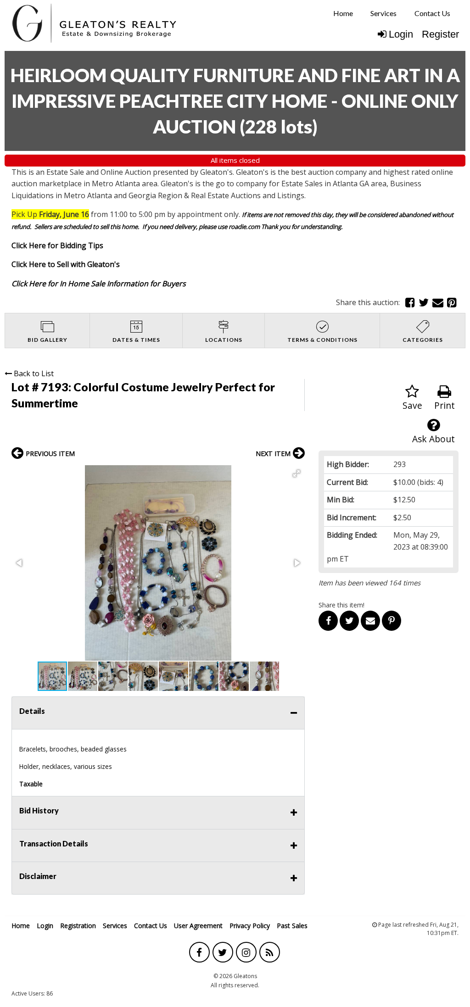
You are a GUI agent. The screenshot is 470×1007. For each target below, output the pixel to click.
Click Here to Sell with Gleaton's (65, 264)
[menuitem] (343, 13)
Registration (78, 925)
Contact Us (432, 13)
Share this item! (341, 605)
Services (383, 13)
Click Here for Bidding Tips (57, 245)
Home (343, 13)
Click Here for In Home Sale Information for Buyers (98, 283)
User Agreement (198, 925)
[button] (296, 473)
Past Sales (292, 925)
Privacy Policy (249, 925)
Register (440, 34)
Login (401, 34)
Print (444, 405)
